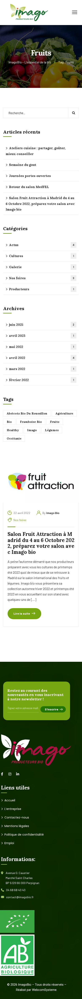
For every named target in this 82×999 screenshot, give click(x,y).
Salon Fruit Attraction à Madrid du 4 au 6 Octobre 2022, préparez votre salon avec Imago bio (41, 543)
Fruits (54, 422)
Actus (41, 245)
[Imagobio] (25, 12)
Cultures (41, 256)
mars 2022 (41, 369)
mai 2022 (41, 347)
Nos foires (19, 520)
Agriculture (64, 413)
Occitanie (14, 438)
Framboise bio (31, 422)
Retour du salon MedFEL (29, 187)
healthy (13, 430)
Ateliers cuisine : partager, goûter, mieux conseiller (36, 151)
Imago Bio (52, 513)
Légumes (52, 430)
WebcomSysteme (44, 990)
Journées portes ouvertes (30, 176)
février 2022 (41, 380)
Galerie (41, 267)
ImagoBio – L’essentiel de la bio (29, 62)
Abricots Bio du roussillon (27, 413)
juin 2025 (41, 325)
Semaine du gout (22, 165)
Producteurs (41, 289)
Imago (32, 430)
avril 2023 (41, 336)
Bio (9, 422)
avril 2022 (41, 358)
